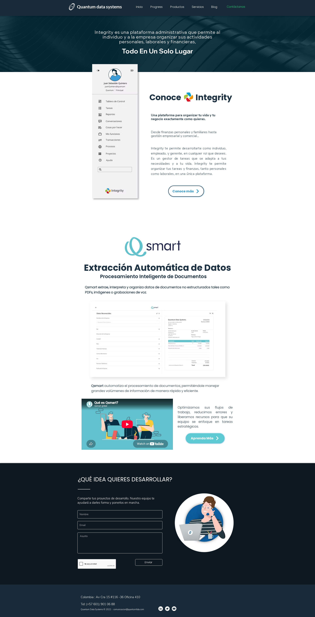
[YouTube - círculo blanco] (174, 608)
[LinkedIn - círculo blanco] (160, 608)
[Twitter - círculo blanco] (167, 608)
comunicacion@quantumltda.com (128, 609)
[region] (154, 341)
